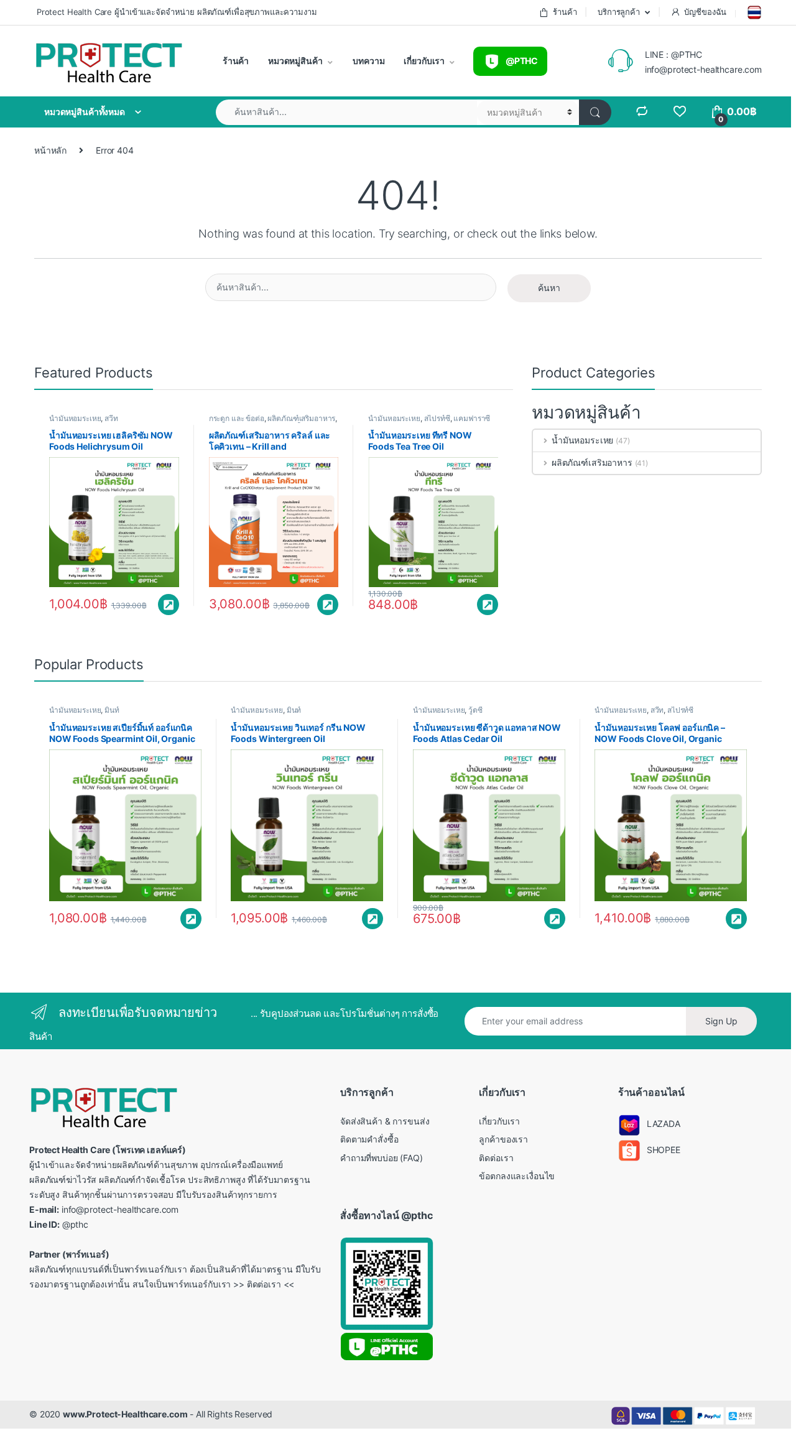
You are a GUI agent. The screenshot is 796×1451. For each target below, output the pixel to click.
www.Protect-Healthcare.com (125, 1414)
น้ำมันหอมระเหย (75, 418)
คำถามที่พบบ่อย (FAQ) (381, 1157)
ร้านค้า (564, 12)
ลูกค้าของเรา (503, 1139)
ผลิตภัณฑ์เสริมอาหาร (301, 418)
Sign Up (721, 1021)
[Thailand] (753, 12)
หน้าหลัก (50, 150)
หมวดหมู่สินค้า (294, 60)
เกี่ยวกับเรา (423, 60)
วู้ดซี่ (475, 710)
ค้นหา (549, 287)
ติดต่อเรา (496, 1157)
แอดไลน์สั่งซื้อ (168, 604)
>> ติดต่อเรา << (263, 1284)
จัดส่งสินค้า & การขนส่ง (384, 1121)
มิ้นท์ (111, 710)
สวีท (111, 418)
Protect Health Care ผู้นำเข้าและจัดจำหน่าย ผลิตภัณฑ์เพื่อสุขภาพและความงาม (175, 12)
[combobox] (346, 112)
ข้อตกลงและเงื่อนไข (517, 1176)
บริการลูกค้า (617, 12)
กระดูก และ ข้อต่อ (236, 418)
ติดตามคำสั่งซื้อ (369, 1139)
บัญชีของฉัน (705, 12)
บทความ (368, 60)
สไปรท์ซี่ (437, 418)
